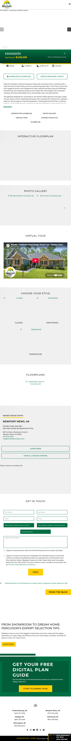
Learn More (35, 449)
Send (35, 572)
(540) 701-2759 (19, 713)
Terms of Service (29, 565)
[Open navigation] (70, 4)
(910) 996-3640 (19, 726)
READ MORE (8, 644)
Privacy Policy (14, 565)
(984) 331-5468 (19, 719)
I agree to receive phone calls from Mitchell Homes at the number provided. (34, 550)
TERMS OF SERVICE (41, 738)
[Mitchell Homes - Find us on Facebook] (27, 730)
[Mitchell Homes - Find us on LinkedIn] (37, 730)
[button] (69, 29)
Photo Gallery (49, 113)
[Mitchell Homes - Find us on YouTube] (34, 730)
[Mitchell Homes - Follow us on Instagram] (30, 730)
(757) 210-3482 (8, 436)
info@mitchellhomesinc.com (13, 439)
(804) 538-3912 (53, 719)
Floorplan (35, 122)
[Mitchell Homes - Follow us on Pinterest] (43, 730)
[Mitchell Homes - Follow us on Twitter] (40, 730)
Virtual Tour (21, 118)
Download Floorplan (20, 76)
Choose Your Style (49, 118)
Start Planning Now (35, 689)
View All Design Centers (35, 456)
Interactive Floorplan (21, 113)
